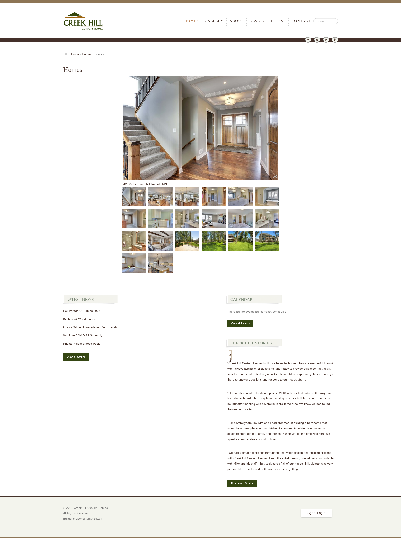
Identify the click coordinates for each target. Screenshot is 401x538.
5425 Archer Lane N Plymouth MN (144, 184)
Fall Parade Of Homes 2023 (81, 310)
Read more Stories (242, 483)
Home (75, 54)
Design (257, 21)
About (237, 21)
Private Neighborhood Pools (81, 343)
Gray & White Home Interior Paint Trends (90, 327)
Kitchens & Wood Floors (79, 319)
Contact (301, 21)
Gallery (214, 21)
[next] (274, 125)
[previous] (126, 125)
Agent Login (316, 513)
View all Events (240, 323)
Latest (278, 21)
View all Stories (76, 356)
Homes (191, 21)
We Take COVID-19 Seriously (82, 335)
